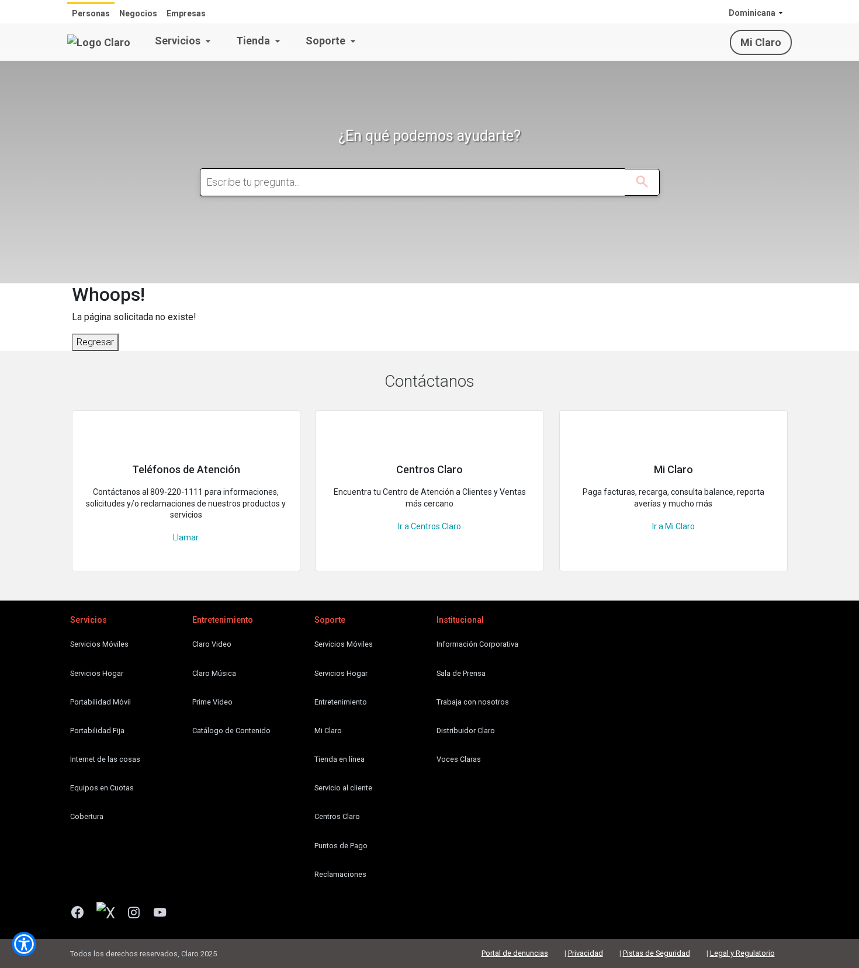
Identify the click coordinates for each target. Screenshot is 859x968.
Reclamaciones (340, 874)
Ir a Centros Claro (429, 526)
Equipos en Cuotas (102, 787)
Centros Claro (337, 816)
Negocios (138, 13)
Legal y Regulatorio (742, 953)
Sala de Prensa (461, 673)
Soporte (327, 40)
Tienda (254, 40)
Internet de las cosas (105, 759)
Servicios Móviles (99, 644)
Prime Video (212, 702)
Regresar (95, 342)
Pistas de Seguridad (656, 953)
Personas (91, 13)
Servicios (179, 40)
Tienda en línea (339, 759)
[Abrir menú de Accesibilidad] (24, 944)
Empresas (186, 13)
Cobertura (86, 816)
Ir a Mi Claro (673, 526)
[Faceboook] (82, 914)
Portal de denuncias (515, 953)
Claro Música (214, 673)
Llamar (186, 537)
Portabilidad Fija (97, 730)
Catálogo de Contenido (231, 730)
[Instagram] (138, 914)
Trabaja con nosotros (473, 702)
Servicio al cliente (343, 787)
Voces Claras (459, 759)
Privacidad (585, 953)
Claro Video (211, 644)
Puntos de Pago (341, 845)
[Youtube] (164, 914)
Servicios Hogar (96, 673)
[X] (110, 914)
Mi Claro (760, 42)
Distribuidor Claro (466, 730)
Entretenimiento (340, 702)
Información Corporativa (477, 644)
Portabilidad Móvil (100, 702)
